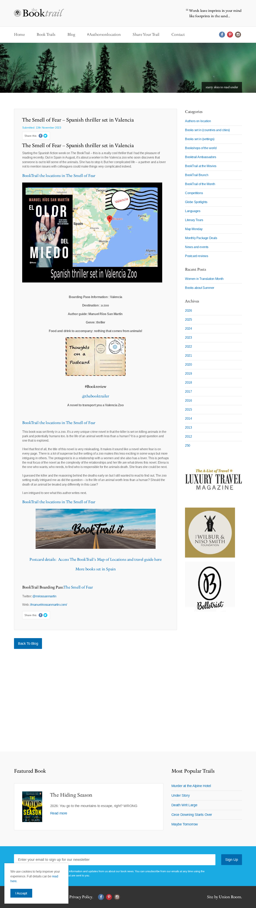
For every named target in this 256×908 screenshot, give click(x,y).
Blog (71, 34)
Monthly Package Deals (201, 238)
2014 (188, 418)
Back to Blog (28, 644)
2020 (188, 364)
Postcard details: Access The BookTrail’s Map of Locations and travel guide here (95, 559)
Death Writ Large (184, 805)
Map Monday (194, 229)
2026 (188, 310)
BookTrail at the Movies (200, 166)
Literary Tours (194, 220)
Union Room (230, 897)
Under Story (180, 795)
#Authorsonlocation (104, 34)
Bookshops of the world (200, 148)
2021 (188, 355)
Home (19, 34)
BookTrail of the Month (200, 184)
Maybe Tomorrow (184, 824)
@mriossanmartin (44, 596)
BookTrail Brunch (196, 175)
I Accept (21, 893)
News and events (196, 247)
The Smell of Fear (78, 587)
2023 (188, 337)
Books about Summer (199, 287)
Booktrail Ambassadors (200, 157)
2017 (188, 391)
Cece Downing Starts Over (191, 815)
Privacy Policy (80, 897)
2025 (188, 319)
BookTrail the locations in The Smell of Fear (58, 176)
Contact (178, 34)
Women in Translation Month (204, 278)
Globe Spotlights (196, 202)
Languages (192, 211)
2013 (188, 427)
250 (187, 445)
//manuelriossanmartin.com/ (48, 604)
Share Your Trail (146, 34)
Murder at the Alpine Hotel (191, 786)
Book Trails (46, 34)
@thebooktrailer (95, 396)
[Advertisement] (210, 675)
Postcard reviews (196, 256)
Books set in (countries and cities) (207, 130)
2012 (188, 436)
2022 (188, 346)
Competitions (194, 193)
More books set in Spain (95, 569)
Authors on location (198, 121)
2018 (188, 382)
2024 (188, 328)
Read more (58, 813)
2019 (188, 373)
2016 (188, 400)
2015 (188, 409)
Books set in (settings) (199, 139)
